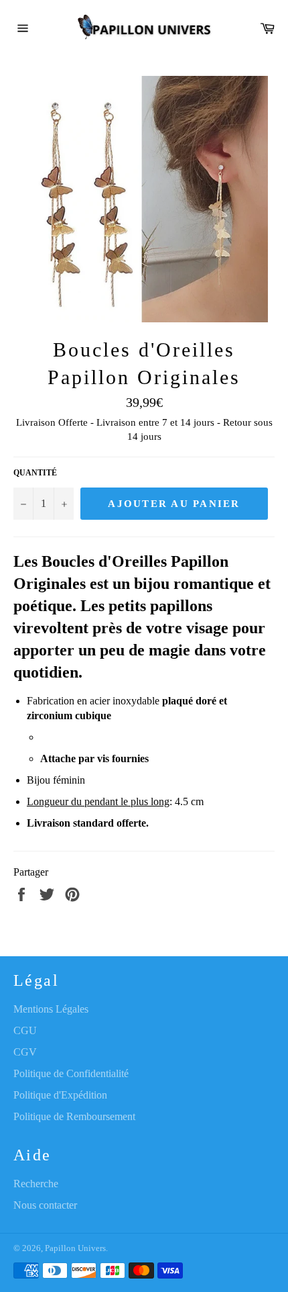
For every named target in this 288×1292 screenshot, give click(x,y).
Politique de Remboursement (74, 1116)
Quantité (35, 472)
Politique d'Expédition (60, 1095)
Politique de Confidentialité (71, 1073)
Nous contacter (45, 1205)
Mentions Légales (50, 1009)
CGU (25, 1030)
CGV (25, 1052)
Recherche (35, 1183)
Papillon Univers (75, 1248)
